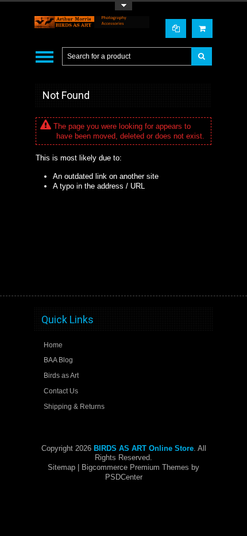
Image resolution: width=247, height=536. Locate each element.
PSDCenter (123, 477)
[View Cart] (202, 28)
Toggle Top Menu (123, 6)
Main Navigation (44, 57)
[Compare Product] (175, 28)
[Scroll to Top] (198, 276)
